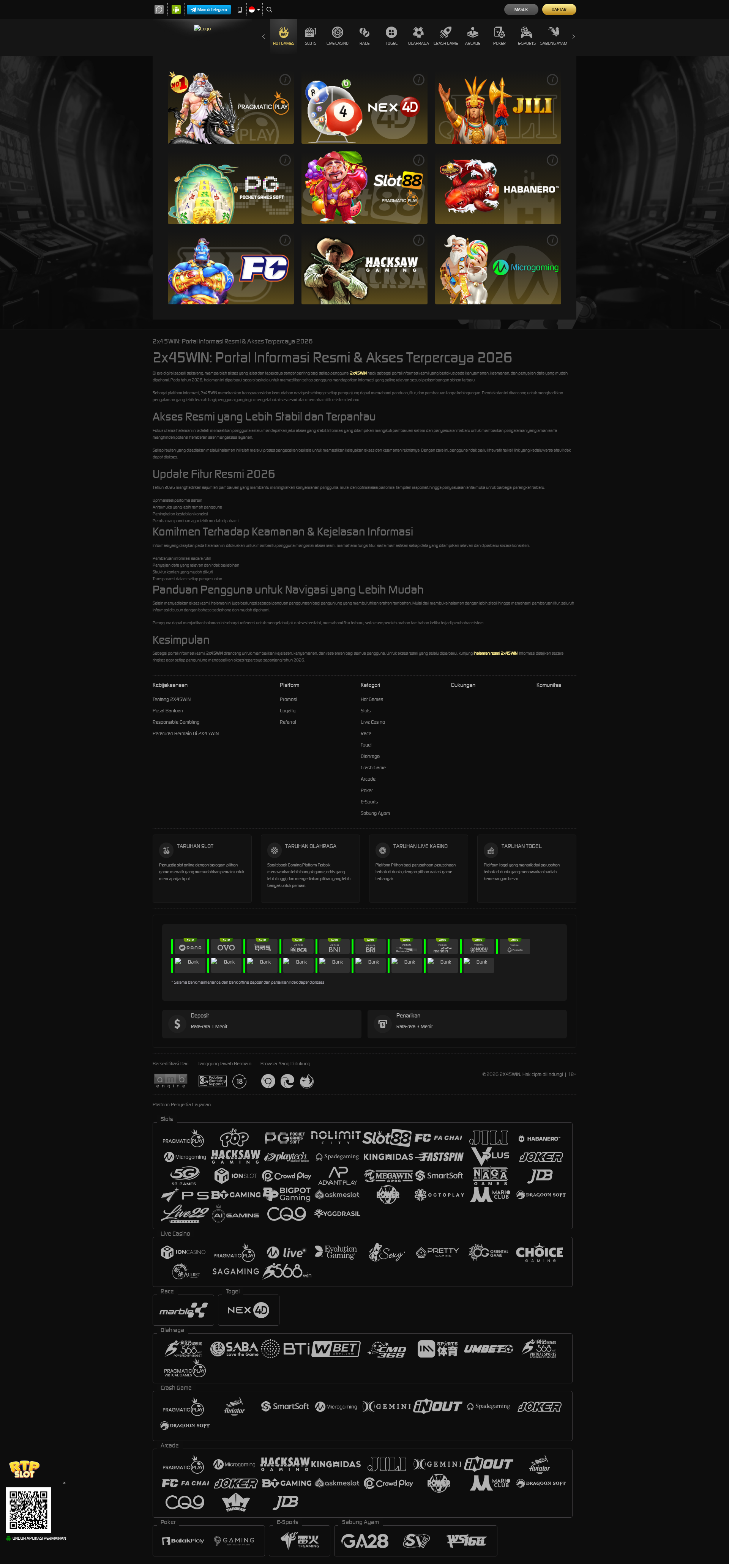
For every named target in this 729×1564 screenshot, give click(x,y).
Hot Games (283, 43)
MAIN (230, 107)
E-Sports (527, 43)
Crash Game (446, 43)
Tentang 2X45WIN (172, 699)
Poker (499, 43)
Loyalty (287, 710)
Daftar (559, 9)
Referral (288, 722)
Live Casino (338, 43)
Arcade (472, 43)
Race (364, 43)
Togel (392, 43)
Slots (310, 43)
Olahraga (418, 43)
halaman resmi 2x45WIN (496, 653)
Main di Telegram (212, 9)
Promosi (288, 699)
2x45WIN (358, 373)
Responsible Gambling (176, 722)
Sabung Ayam (553, 43)
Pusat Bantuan (168, 710)
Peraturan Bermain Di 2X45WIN (186, 733)
